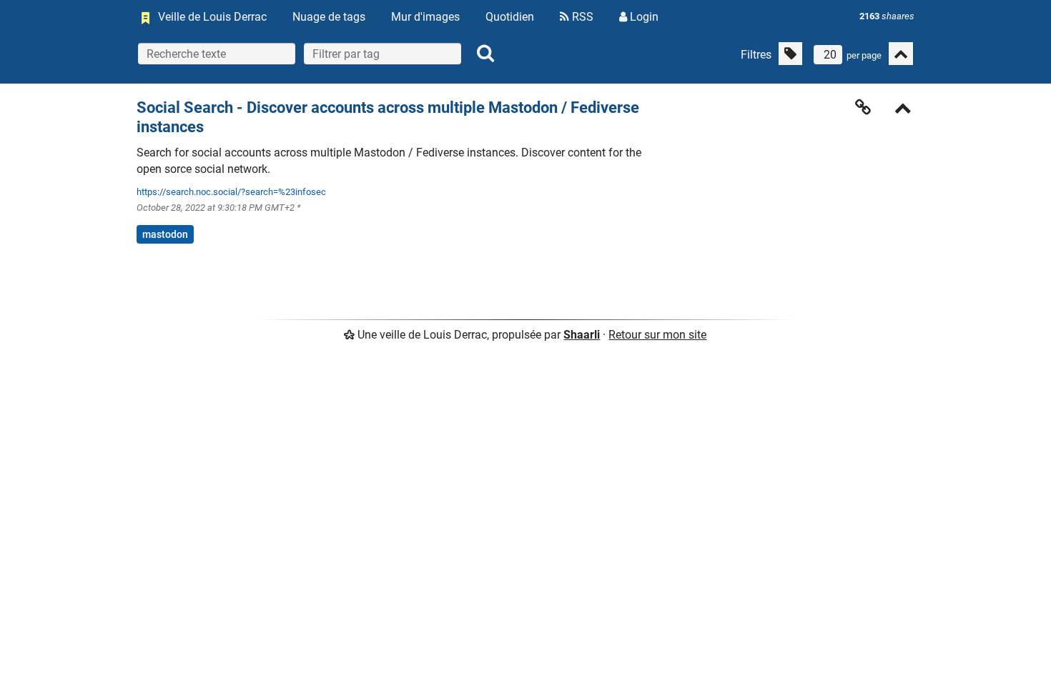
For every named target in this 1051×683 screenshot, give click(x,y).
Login (642, 17)
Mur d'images (425, 17)
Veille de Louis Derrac (212, 17)
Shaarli (581, 335)
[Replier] (903, 109)
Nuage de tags (328, 17)
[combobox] (382, 53)
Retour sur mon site (657, 335)
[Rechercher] (485, 53)
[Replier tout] (901, 53)
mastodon (165, 234)
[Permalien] (863, 107)
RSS (581, 17)
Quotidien (509, 17)
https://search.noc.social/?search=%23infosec (231, 191)
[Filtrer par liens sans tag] (790, 53)
